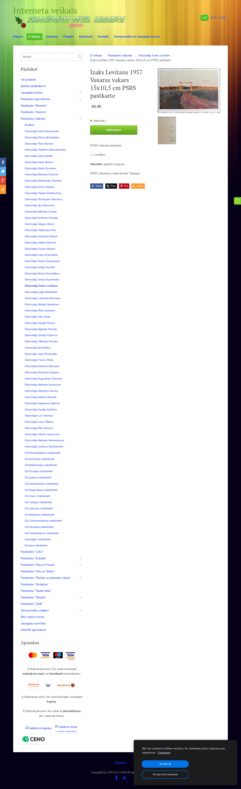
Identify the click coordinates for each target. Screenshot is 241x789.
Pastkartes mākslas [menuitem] (33, 118)
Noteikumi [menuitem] (85, 36)
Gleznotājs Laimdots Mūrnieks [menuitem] (43, 298)
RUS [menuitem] (214, 17)
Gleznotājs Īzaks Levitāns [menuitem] (41, 285)
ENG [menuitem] (223, 17)
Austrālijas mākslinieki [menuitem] (38, 539)
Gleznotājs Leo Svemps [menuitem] (39, 415)
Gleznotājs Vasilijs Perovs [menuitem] (40, 322)
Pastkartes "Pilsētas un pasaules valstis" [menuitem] (46, 577)
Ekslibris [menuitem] (29, 124)
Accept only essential (165, 774)
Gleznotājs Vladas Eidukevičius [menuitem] (43, 193)
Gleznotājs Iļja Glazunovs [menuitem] (40, 205)
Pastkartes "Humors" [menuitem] (34, 112)
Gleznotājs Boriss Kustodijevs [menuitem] (42, 273)
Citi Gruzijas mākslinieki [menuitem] (39, 471)
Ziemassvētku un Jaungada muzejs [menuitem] (137, 36)
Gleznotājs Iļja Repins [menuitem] (37, 347)
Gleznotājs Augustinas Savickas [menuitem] (43, 378)
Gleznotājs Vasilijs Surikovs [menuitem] (41, 409)
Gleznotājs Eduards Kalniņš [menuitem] (41, 236)
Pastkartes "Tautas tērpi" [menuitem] (36, 590)
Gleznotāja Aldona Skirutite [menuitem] (41, 397)
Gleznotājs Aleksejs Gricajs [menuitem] (41, 211)
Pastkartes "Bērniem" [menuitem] (34, 105)
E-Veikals (96, 55)
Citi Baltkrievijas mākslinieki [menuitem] (41, 464)
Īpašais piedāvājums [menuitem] (33, 86)
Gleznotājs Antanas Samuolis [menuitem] (42, 366)
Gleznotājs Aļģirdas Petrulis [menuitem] (41, 329)
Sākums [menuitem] (18, 36)
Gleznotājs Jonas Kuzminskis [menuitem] (42, 279)
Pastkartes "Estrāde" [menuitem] (33, 558)
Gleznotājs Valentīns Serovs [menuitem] (41, 390)
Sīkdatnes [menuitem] (120, 762)
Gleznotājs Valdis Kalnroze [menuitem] (40, 242)
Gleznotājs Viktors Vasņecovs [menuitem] (42, 434)
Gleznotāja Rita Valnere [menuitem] (39, 428)
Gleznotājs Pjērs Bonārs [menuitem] (39, 143)
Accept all (165, 763)
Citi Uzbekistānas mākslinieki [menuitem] (42, 533)
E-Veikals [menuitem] (34, 36)
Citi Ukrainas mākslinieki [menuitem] (39, 526)
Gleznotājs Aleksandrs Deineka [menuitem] (43, 180)
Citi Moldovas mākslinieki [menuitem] (39, 514)
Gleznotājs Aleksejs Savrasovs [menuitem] (43, 384)
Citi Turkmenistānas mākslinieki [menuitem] (43, 520)
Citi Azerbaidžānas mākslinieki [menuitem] (42, 452)
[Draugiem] (124, 778)
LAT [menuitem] (204, 17)
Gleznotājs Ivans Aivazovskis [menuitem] (42, 131)
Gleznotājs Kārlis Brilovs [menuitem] (39, 162)
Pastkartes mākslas (120, 55)
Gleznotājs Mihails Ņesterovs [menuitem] (42, 304)
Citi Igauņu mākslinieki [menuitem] (38, 477)
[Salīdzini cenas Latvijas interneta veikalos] (66, 728)
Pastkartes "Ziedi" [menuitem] (32, 603)
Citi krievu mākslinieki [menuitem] (37, 495)
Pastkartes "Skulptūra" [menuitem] (34, 584)
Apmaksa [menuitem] (52, 36)
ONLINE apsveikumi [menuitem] (33, 629)
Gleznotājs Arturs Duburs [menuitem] (39, 186)
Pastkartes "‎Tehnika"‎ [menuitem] (33, 597)
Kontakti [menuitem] (103, 36)
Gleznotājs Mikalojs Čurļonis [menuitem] (41, 174)
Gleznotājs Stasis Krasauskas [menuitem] (42, 260)
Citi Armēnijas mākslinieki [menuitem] (40, 458)
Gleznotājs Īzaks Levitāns (154, 55)
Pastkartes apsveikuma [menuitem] (35, 99)
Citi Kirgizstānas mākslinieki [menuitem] (41, 489)
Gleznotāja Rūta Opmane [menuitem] (40, 310)
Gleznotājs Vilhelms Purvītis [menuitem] (41, 341)
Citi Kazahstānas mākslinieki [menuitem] (41, 483)
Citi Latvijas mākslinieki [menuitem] (38, 502)
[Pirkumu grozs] (237, 200)
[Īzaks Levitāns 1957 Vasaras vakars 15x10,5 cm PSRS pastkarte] (167, 130)
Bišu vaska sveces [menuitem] (32, 616)
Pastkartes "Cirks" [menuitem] (32, 551)
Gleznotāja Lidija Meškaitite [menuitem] (41, 291)
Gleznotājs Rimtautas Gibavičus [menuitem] (44, 199)
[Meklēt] (79, 56)
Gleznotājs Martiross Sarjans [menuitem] (42, 372)
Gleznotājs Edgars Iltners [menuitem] (40, 224)
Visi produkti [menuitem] (28, 79)
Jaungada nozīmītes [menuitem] (33, 623)
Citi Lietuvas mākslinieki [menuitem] (39, 508)
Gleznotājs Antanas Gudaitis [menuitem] (41, 217)
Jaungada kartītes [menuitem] (32, 92)
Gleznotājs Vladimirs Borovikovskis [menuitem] (45, 149)
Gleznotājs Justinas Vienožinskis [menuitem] (44, 446)
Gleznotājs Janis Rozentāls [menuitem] (41, 353)
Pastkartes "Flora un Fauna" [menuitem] (38, 564)
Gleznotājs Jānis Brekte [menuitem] (39, 155)
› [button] (80, 92)
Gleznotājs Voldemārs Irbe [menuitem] (40, 230)
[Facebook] (116, 778)
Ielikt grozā (113, 129)
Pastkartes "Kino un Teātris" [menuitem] (38, 571)
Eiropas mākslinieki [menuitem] (36, 545)
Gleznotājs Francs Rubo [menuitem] (39, 359)
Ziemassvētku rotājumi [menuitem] (35, 610)
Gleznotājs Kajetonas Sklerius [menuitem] (42, 403)
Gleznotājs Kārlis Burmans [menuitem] (40, 168)
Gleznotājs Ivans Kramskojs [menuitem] (41, 254)
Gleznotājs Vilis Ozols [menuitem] (37, 316)
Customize (164, 752)
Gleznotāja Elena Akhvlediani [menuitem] (42, 137)
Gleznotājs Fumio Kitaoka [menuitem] (40, 248)
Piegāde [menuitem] (68, 36)
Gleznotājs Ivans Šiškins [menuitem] (39, 421)
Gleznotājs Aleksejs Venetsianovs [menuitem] (44, 440)
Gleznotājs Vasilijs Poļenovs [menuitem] (41, 335)
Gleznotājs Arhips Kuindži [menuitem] (40, 267)
